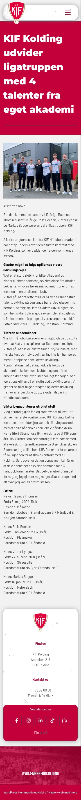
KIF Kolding (40, 654)
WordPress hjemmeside (19, 792)
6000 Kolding (40, 665)
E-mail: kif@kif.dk (40, 696)
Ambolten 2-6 (40, 660)
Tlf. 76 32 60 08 (40, 690)
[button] (68, 12)
